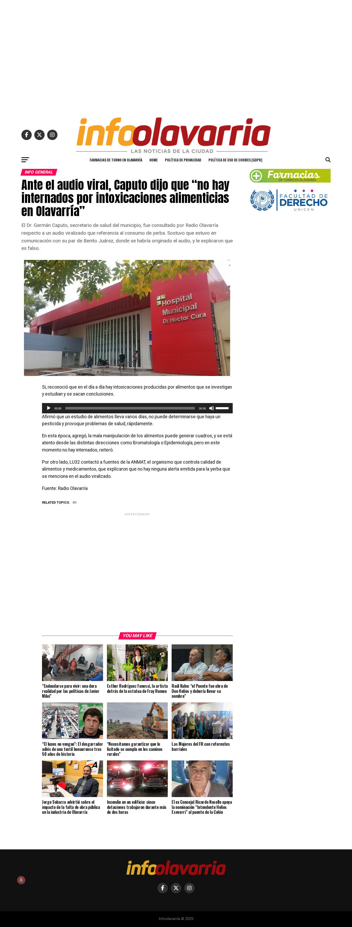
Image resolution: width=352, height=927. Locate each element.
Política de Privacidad (183, 159)
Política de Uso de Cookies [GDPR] (235, 159)
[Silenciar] (211, 408)
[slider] (223, 407)
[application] (137, 408)
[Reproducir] (48, 408)
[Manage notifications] (21, 880)
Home (153, 159)
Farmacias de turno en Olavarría (116, 159)
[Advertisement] (176, 56)
